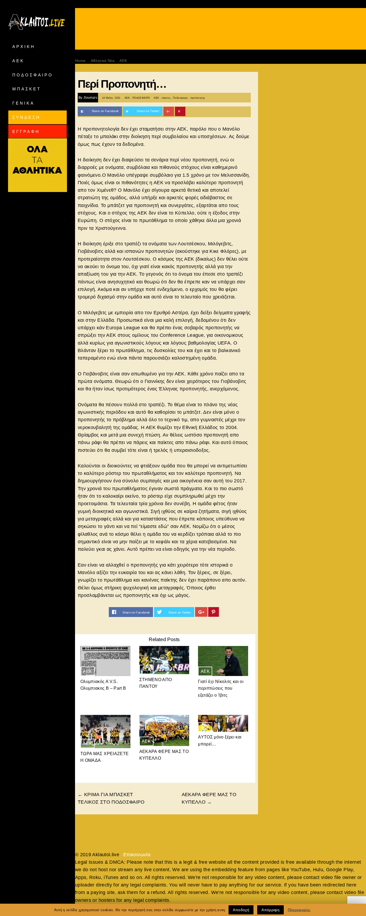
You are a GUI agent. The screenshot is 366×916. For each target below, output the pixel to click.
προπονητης (198, 98)
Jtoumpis (90, 97)
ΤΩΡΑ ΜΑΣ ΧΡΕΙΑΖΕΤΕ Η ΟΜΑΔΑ (104, 757)
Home (80, 60)
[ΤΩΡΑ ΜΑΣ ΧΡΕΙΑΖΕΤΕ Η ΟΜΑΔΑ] (105, 731)
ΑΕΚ (123, 60)
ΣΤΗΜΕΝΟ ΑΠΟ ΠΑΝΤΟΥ (155, 683)
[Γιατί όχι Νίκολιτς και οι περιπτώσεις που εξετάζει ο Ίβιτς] (223, 661)
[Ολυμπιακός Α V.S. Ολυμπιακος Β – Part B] (105, 661)
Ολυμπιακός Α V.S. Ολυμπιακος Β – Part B (103, 685)
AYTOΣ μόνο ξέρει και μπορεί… (219, 740)
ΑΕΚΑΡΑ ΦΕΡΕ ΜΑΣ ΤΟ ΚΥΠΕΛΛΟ (164, 755)
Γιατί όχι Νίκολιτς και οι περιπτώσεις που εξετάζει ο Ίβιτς (221, 688)
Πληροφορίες (299, 910)
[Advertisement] (220, 35)
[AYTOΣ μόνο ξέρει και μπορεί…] (223, 723)
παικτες (166, 98)
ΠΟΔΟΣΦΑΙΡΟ (141, 98)
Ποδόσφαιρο (180, 98)
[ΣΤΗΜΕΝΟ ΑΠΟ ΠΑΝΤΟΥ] (164, 660)
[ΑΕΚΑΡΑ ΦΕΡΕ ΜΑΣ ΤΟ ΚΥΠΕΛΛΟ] (164, 730)
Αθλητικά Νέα (102, 60)
